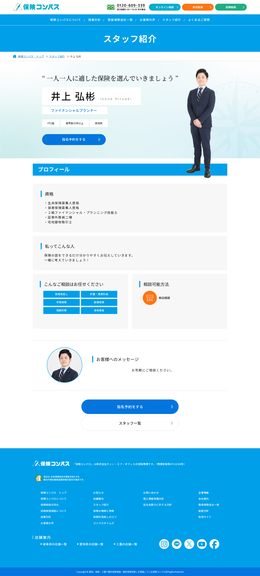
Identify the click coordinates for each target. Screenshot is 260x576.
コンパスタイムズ (103, 523)
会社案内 (203, 498)
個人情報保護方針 (153, 498)
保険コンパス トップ (54, 492)
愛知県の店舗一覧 (91, 544)
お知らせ (98, 492)
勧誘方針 (203, 511)
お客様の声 (47, 523)
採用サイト (205, 517)
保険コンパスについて (54, 498)
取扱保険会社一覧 (208, 504)
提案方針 (46, 517)
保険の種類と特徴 (103, 511)
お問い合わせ (151, 492)
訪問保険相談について (54, 511)
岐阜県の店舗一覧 (55, 544)
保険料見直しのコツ (105, 517)
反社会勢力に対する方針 (157, 504)
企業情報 (203, 492)
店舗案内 (98, 498)
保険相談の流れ (50, 504)
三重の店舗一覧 (126, 544)
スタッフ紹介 (101, 504)
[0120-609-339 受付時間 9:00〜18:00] (126, 7)
